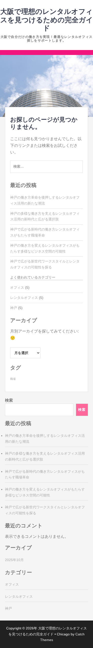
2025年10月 (14, 560)
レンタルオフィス (24, 298)
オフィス (17, 287)
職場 (13, 378)
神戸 (13, 308)
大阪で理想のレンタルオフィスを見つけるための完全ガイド (46, 20)
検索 (9, 400)
